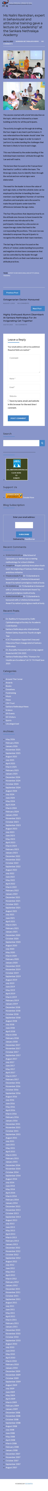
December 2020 (13, 935)
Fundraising (11, 693)
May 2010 (10, 1354)
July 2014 (10, 1182)
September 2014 (13, 1175)
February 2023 (12, 849)
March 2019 (11, 997)
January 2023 (12, 852)
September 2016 (13, 1093)
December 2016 (13, 1082)
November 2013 (13, 1210)
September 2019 (13, 976)
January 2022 (12, 894)
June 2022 (10, 876)
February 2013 (12, 1240)
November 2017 (13, 1048)
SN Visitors (11, 717)
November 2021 (13, 901)
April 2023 (10, 842)
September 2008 (13, 1423)
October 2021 (12, 904)
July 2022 (10, 873)
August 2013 (11, 1220)
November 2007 (13, 1457)
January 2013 (12, 1244)
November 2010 (13, 1333)
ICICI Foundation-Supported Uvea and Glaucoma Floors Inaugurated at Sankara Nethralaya (23, 643)
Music (8, 696)
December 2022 (13, 856)
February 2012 (12, 1282)
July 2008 (10, 1429)
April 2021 (10, 921)
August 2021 (11, 911)
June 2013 (10, 1227)
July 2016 (10, 1100)
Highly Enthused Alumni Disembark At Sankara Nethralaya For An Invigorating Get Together (23, 317)
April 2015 (10, 1151)
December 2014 (13, 1165)
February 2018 (12, 1038)
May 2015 (10, 1148)
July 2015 (10, 1141)
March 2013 (11, 1237)
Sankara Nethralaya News (27, 41)
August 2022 (11, 870)
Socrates (29, 1484)
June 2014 (10, 1186)
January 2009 (12, 1409)
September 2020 (13, 942)
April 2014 (10, 1192)
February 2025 (12, 770)
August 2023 (11, 828)
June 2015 (10, 1144)
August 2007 (11, 1467)
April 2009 (10, 1398)
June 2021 (10, 918)
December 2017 (13, 1045)
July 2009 (10, 1388)
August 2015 (11, 1138)
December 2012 (13, 1247)
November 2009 (13, 1374)
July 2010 (10, 1347)
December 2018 (13, 1007)
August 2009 (11, 1385)
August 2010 (11, 1344)
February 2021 (12, 928)
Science (9, 710)
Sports (9, 720)
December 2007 (13, 1453)
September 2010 (13, 1340)
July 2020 (10, 949)
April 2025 (10, 763)
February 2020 (12, 959)
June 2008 (10, 1433)
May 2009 (10, 1395)
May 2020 (10, 952)
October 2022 (12, 863)
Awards (9, 682)
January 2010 (12, 1368)
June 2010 (10, 1350)
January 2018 (12, 1041)
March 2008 (11, 1443)
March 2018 (11, 1034)
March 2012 (11, 1278)
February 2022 (12, 890)
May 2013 (10, 1230)
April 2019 (10, 993)
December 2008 (13, 1412)
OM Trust (10, 703)
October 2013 (12, 1213)
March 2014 (11, 1196)
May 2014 (10, 1189)
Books (9, 686)
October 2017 (12, 1052)
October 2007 (12, 1460)
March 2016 (11, 1113)
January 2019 (12, 1003)
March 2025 (11, 766)
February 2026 (12, 743)
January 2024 (12, 815)
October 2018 (12, 1014)
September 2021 (13, 907)
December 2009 (13, 1371)
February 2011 (12, 1323)
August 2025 (11, 756)
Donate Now (28, 497)
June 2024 (10, 797)
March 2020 (11, 955)
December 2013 (13, 1206)
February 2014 (12, 1199)
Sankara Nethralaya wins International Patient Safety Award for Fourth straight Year (23, 632)
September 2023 (13, 825)
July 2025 (10, 760)
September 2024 (13, 787)
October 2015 (12, 1131)
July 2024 (10, 794)
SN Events (10, 713)
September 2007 (13, 1464)
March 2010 (11, 1361)
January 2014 (12, 1203)
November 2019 (13, 969)
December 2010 (13, 1330)
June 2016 (10, 1103)
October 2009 (12, 1378)
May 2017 (10, 1069)
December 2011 (13, 1289)
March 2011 (11, 1319)
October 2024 (12, 784)
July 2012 (10, 1265)
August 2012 (11, 1261)
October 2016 (12, 1089)
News (8, 699)
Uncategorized (12, 723)
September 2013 (13, 1216)
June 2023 (10, 835)
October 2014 (12, 1172)
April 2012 (10, 1275)
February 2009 (12, 1405)
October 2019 (12, 973)
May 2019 (10, 990)
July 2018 (10, 1024)
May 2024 (10, 801)
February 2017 (12, 1079)
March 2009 (11, 1402)
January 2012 (12, 1285)
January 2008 (12, 1450)
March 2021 (11, 924)
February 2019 (12, 1000)
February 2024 (12, 811)
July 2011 (10, 1306)
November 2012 (13, 1251)
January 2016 (12, 1120)
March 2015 (11, 1155)
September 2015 (13, 1134)
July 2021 (10, 914)
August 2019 (11, 980)
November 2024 (13, 780)
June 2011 (10, 1309)
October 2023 (12, 822)
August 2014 (11, 1179)
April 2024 (10, 804)
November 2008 (13, 1416)
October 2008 (12, 1419)
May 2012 (10, 1271)
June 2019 (10, 986)
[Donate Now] (17, 479)
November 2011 (13, 1292)
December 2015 (13, 1124)
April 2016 (10, 1110)
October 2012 (12, 1254)
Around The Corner (14, 679)
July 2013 (10, 1223)
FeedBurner (30, 539)
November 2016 (13, 1086)
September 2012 (13, 1258)
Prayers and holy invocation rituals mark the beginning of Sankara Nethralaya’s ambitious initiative (25, 569)
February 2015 (12, 1158)
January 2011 (12, 1326)
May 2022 (10, 880)
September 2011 (13, 1299)
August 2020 (11, 945)
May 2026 (10, 739)
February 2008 (12, 1447)
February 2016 (12, 1117)
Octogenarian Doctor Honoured (21, 299)
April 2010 (10, 1357)
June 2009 (10, 1392)
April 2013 (10, 1234)
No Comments (23, 303)
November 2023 (13, 818)
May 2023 (10, 839)
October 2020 (12, 938)
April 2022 (10, 883)
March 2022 (11, 887)
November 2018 (13, 1010)
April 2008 (10, 1440)
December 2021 (13, 897)
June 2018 (10, 1028)
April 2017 (10, 1072)
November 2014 (13, 1168)
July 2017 (10, 1062)
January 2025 (12, 773)
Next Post (37, 308)
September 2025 (13, 753)
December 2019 (13, 966)
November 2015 (13, 1127)
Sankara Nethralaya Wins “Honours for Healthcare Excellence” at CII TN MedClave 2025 (25, 660)
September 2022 (13, 866)
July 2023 (10, 832)
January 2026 (12, 746)
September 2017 (13, 1055)
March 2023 (11, 845)
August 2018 (11, 1021)
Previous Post (12, 293)
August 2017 (11, 1059)
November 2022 (13, 859)
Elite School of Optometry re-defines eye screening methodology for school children (21, 558)
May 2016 (10, 1107)
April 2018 (10, 1031)
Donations (10, 689)
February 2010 (12, 1364)
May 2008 (10, 1436)
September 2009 (13, 1381)
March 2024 (11, 808)
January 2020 (12, 962)
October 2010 (12, 1337)
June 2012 (10, 1268)
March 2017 (11, 1076)
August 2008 (11, 1426)
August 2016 (11, 1096)
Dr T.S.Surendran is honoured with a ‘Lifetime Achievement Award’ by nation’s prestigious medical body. (25, 579)
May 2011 (10, 1313)
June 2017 (10, 1065)
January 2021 (12, 931)
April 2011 (10, 1316)
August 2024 (11, 791)
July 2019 (10, 983)
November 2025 (13, 749)
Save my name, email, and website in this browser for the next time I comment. (23, 404)
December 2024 (13, 777)
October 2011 (12, 1295)
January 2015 (12, 1161)
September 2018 (13, 1017)
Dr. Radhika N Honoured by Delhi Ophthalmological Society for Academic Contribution (23, 622)
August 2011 (11, 1302)
